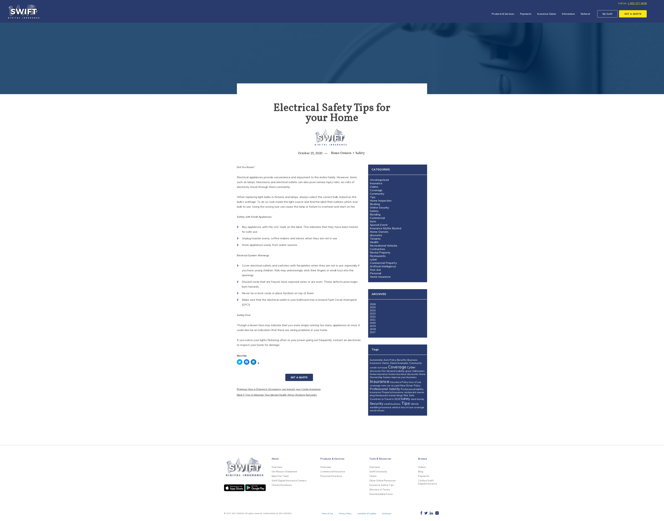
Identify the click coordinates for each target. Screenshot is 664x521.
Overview (277, 467)
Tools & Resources (380, 458)
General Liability (395, 371)
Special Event (379, 224)
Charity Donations (282, 485)
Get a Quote (299, 377)
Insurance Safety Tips (381, 485)
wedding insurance (380, 407)
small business (392, 403)
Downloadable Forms (381, 494)
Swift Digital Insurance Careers (289, 480)
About (275, 458)
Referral (585, 13)
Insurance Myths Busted (385, 228)
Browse (422, 458)
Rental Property (380, 252)
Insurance (376, 183)
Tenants (375, 238)
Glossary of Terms (379, 489)
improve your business (404, 377)
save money (417, 399)
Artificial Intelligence (383, 266)
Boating (375, 204)
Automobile (376, 360)
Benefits (402, 360)
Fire (384, 371)
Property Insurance (393, 392)
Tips (372, 197)
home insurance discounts (403, 374)
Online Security (379, 207)
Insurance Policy (399, 382)
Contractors (377, 249)
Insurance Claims (546, 13)
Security (376, 403)
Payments (525, 13)
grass (408, 371)
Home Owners (341, 153)
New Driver (406, 385)
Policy (417, 385)
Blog (420, 471)
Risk (406, 395)
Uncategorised (379, 180)
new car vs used (390, 385)
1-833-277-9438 (637, 3)
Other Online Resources (382, 480)
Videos (422, 467)
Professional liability (385, 389)
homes (387, 377)
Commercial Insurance (332, 471)
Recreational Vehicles (384, 245)
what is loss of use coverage (408, 407)
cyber (373, 259)
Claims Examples (399, 363)
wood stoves (377, 410)
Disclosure (386, 513)
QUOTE (632, 13)
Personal (375, 273)
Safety (360, 153)
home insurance (379, 374)
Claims (374, 186)
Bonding (375, 214)
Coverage (376, 190)
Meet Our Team (280, 476)
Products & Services (503, 13)
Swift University (378, 471)
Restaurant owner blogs (389, 395)
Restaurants (378, 256)
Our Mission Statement (284, 471)
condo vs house (379, 367)
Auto (373, 221)
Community (377, 193)
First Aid (375, 269)
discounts (376, 235)
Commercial (377, 218)
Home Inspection (381, 200)
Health (374, 242)
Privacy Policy (345, 513)
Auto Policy (390, 360)
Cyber (411, 367)
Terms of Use (327, 513)
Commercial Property (383, 263)
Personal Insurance (331, 476)
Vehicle (415, 403)
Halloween (418, 371)
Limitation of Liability (366, 513)
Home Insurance (380, 276)
